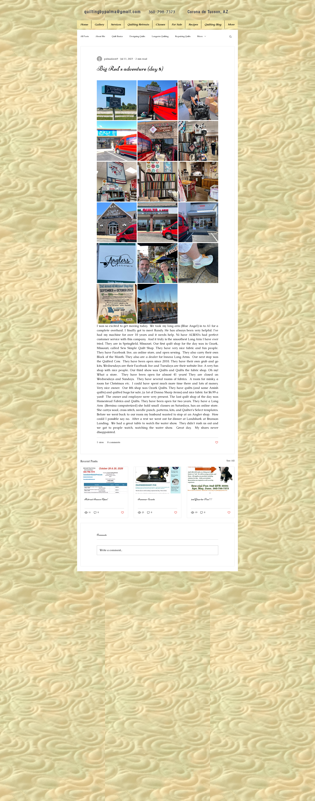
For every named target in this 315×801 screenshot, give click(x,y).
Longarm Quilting (160, 36)
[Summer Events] (157, 480)
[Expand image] (117, 100)
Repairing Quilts (183, 36)
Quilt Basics (117, 36)
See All (231, 460)
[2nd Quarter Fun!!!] (210, 480)
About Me (100, 36)
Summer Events (146, 499)
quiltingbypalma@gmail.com (112, 11)
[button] (230, 36)
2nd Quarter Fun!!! (201, 499)
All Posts (84, 36)
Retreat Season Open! (96, 499)
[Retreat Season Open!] (104, 480)
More (200, 36)
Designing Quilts (137, 36)
